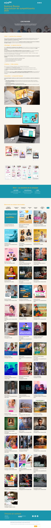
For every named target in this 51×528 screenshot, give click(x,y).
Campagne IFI (29, 208)
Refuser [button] (39, 526)
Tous (48, 207)
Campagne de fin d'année (23, 208)
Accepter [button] (36, 526)
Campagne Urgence (35, 208)
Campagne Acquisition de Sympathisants (8, 208)
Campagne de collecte (16, 208)
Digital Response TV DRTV (42, 208)
